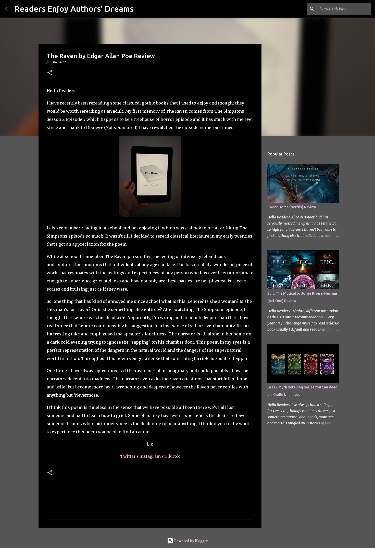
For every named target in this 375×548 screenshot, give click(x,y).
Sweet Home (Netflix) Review (291, 207)
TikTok (172, 456)
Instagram (150, 456)
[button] (50, 73)
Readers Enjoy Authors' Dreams (74, 8)
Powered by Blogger (190, 541)
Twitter (128, 456)
